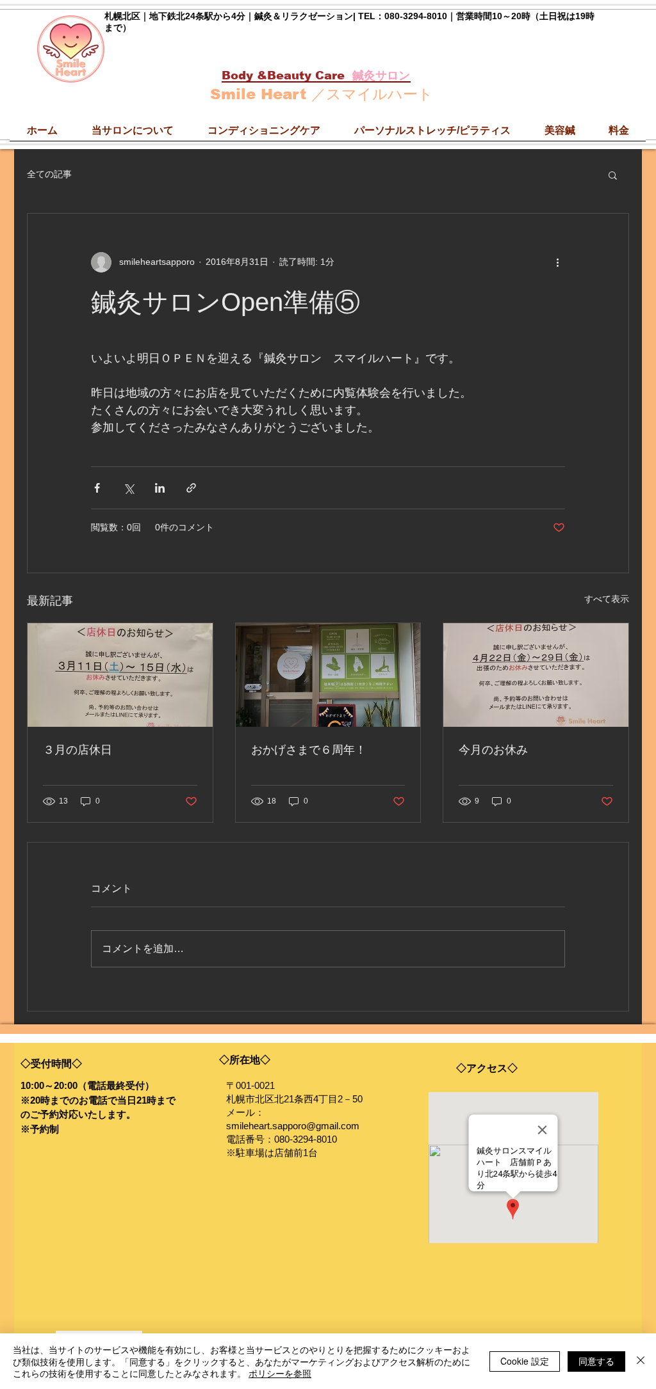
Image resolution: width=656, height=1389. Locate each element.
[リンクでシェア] (191, 488)
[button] (613, 175)
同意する (596, 1360)
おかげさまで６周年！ (308, 749)
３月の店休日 (77, 749)
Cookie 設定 (524, 1360)
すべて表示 (606, 599)
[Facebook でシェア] (97, 488)
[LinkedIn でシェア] (160, 488)
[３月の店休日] (120, 675)
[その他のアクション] (557, 262)
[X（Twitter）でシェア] (128, 488)
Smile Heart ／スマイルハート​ (321, 94)
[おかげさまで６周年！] (328, 675)
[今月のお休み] (535, 675)
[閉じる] (640, 1361)
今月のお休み (493, 749)
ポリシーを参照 (280, 1373)
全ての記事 (49, 174)
